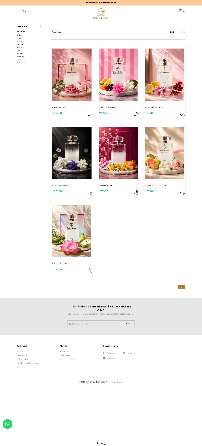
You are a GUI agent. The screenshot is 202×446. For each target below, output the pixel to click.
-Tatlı (18, 59)
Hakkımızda (21, 355)
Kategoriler (22, 26)
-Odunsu (20, 56)
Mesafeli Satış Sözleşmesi (27, 363)
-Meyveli (19, 44)
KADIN (19, 35)
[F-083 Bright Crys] (164, 74)
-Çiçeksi (19, 47)
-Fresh (18, 38)
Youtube (110, 358)
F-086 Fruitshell (107, 107)
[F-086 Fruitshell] (118, 74)
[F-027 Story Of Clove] (164, 152)
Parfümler (21, 31)
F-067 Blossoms (60, 185)
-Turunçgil (20, 50)
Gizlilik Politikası (23, 359)
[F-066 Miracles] (118, 152)
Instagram (130, 353)
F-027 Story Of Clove (155, 185)
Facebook (111, 353)
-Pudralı (19, 41)
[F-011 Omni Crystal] (72, 231)
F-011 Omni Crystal (61, 264)
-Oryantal (20, 53)
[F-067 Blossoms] (72, 152)
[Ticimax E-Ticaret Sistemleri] (101, 443)
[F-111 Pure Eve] (72, 74)
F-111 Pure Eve (58, 107)
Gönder (126, 324)
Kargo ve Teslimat (68, 359)
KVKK (18, 367)
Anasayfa (20, 351)
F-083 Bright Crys (154, 107)
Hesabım (64, 351)
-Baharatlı (20, 62)
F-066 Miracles (106, 185)
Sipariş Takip (65, 355)
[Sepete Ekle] (90, 114)
